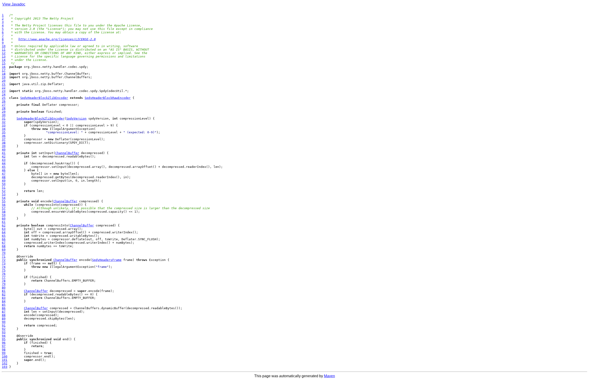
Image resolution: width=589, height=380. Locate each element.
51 (4, 187)
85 (4, 304)
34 (4, 129)
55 (4, 201)
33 (4, 125)
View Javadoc (13, 4)
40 (4, 149)
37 (4, 139)
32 (4, 122)
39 (4, 146)
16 (4, 67)
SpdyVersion (76, 118)
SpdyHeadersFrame (106, 260)
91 (4, 325)
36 (4, 135)
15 (4, 63)
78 (4, 280)
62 (4, 225)
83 (4, 298)
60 (4, 218)
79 (4, 284)
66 (4, 239)
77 (4, 277)
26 (4, 101)
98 (4, 349)
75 (4, 270)
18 (4, 73)
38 (4, 142)
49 (4, 180)
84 (4, 301)
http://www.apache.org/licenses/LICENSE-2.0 (57, 39)
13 (4, 56)
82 (4, 294)
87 (4, 311)
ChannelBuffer (67, 153)
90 (4, 322)
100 (4, 356)
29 (4, 111)
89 (4, 318)
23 (4, 91)
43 (4, 160)
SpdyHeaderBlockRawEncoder (108, 98)
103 (4, 367)
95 (4, 339)
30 (4, 115)
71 (4, 256)
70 (4, 253)
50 (4, 184)
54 (4, 198)
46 (4, 170)
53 (4, 194)
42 (4, 156)
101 (4, 360)
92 (4, 329)
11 (4, 49)
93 (4, 332)
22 (4, 87)
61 (4, 222)
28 (4, 108)
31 (4, 118)
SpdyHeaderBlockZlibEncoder (44, 98)
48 (4, 177)
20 (4, 80)
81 (4, 291)
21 (4, 84)
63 (4, 229)
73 (4, 263)
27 (4, 104)
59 (4, 215)
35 (4, 132)
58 (4, 211)
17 (4, 70)
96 (4, 342)
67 (4, 242)
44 (4, 163)
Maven (329, 376)
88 (4, 315)
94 (4, 335)
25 (4, 98)
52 (4, 191)
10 (4, 46)
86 (4, 308)
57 (4, 208)
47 (4, 173)
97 (4, 346)
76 (4, 273)
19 (4, 77)
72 (4, 260)
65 (4, 235)
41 (4, 153)
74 (4, 267)
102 (4, 363)
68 (4, 246)
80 (4, 287)
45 (4, 167)
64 (4, 232)
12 (4, 53)
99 (4, 353)
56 (4, 204)
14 (4, 60)
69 (4, 249)
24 (4, 94)
